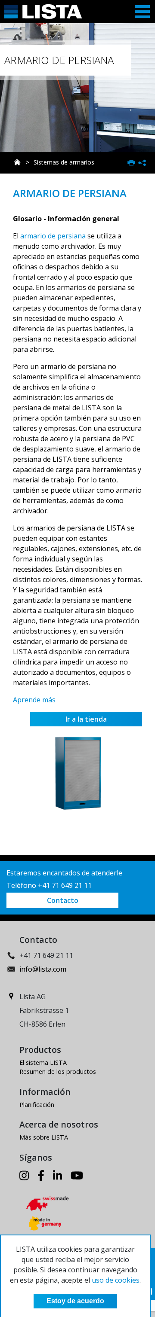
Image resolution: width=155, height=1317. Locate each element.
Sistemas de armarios (64, 162)
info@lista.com (42, 969)
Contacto (62, 900)
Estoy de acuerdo (75, 1301)
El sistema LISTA (43, 1062)
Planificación (36, 1105)
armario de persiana (53, 236)
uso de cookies (116, 1280)
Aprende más (34, 699)
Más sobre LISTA (43, 1137)
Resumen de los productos (57, 1071)
